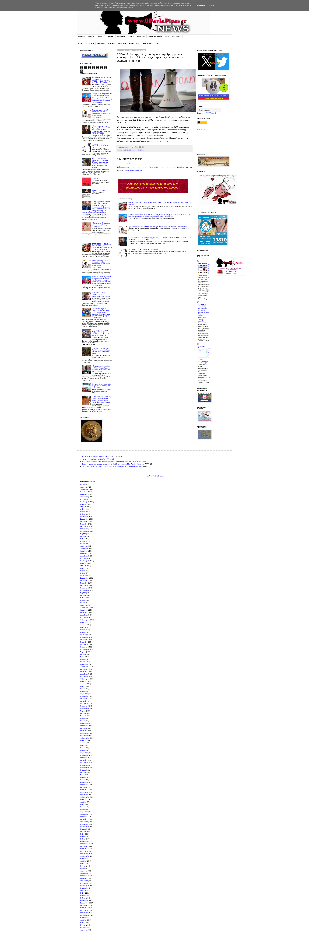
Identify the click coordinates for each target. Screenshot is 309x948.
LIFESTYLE (141, 36)
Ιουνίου (82, 512)
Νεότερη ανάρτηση (123, 167)
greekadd (201, 347)
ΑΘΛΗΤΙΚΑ (122, 43)
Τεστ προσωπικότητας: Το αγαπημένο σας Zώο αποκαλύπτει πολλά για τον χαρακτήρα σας (157, 226)
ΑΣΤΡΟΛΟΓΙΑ (176, 36)
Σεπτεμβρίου (84, 489)
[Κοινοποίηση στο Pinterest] (142, 147)
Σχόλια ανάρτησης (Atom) (133, 170)
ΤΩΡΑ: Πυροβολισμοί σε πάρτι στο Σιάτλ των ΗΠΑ (98, 457)
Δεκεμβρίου (84, 497)
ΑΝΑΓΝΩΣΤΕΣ (148, 43)
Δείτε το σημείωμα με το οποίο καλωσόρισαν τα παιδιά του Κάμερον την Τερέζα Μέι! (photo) (111, 466)
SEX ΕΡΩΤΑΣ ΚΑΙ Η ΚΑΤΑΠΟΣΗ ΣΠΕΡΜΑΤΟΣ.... (144, 249)
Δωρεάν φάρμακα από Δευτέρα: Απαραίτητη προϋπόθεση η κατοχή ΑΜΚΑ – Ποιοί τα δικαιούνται (113, 464)
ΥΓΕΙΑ (80, 43)
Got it (211, 5)
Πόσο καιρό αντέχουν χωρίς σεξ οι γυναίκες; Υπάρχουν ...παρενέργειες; (101, 224)
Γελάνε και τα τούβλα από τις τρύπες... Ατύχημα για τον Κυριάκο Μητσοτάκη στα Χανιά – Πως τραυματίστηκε (101, 399)
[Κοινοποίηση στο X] (138, 147)
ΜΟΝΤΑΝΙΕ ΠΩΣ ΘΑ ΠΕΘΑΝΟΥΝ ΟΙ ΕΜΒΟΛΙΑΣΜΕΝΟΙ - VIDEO (101, 294)
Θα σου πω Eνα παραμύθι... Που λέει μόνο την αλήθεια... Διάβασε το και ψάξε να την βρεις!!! (101, 350)
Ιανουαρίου (84, 499)
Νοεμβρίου (83, 494)
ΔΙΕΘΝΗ (111, 36)
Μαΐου (82, 509)
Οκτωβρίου (84, 492)
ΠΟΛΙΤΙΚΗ (101, 36)
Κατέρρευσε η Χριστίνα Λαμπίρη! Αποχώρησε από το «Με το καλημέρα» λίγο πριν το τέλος (111, 461)
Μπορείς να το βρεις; (98, 190)
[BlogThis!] (135, 147)
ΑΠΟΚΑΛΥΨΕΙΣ (134, 43)
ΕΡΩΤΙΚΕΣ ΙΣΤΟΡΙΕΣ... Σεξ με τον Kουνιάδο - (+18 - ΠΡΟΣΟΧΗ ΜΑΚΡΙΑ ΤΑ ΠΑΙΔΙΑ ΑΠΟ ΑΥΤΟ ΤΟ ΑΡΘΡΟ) (102, 80)
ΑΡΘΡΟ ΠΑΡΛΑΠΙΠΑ (155, 36)
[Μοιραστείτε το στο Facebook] (140, 147)
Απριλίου (83, 507)
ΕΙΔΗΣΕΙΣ (81, 36)
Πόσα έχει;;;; (96, 178)
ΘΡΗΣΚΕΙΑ (101, 43)
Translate (213, 113)
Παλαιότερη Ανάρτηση (184, 167)
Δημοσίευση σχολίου (126, 163)
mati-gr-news (202, 263)
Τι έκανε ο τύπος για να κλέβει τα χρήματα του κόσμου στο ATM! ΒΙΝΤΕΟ (101, 385)
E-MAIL (158, 43)
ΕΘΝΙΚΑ (131, 36)
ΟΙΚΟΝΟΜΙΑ (121, 36)
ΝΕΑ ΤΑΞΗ (111, 43)
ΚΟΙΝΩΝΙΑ (91, 36)
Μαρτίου (83, 504)
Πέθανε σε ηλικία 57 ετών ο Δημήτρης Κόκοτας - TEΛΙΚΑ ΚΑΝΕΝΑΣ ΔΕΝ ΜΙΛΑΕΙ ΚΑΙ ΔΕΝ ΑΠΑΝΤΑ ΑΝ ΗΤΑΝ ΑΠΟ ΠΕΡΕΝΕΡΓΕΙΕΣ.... (101, 129)
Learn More (202, 5)
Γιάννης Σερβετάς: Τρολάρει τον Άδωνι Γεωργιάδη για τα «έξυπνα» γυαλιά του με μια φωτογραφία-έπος (101, 368)
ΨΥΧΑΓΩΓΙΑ (89, 43)
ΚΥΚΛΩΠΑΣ (202, 305)
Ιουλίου (82, 484)
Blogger (160, 476)
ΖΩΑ (167, 36)
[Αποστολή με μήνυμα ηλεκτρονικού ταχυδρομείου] (133, 147)
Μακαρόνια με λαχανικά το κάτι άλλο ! (94, 459)
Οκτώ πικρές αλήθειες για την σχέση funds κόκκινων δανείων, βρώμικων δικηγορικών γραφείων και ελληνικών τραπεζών (203, 314)
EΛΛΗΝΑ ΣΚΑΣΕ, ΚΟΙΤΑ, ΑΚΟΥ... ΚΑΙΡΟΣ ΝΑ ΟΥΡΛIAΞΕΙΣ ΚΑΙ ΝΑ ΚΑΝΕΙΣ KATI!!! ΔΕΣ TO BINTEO (101, 332)
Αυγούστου (84, 487)
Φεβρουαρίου (84, 502)
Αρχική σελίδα (153, 167)
